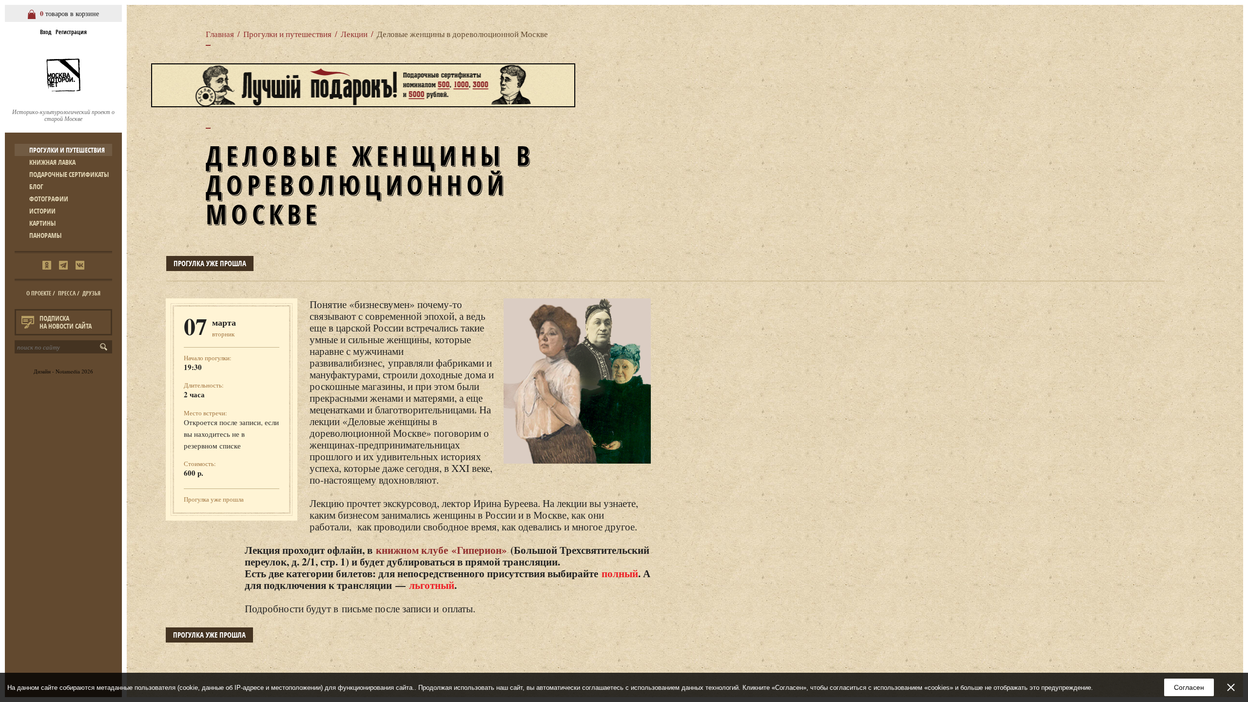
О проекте (38, 293)
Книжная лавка (52, 162)
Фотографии (48, 198)
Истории (42, 210)
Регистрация (71, 32)
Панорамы (45, 235)
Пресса (67, 293)
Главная (220, 33)
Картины (42, 223)
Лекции (354, 33)
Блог (36, 186)
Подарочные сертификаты (69, 174)
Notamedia (68, 371)
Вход (45, 32)
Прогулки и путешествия (67, 150)
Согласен (1189, 687)
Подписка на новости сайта (65, 322)
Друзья (91, 293)
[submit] (105, 346)
